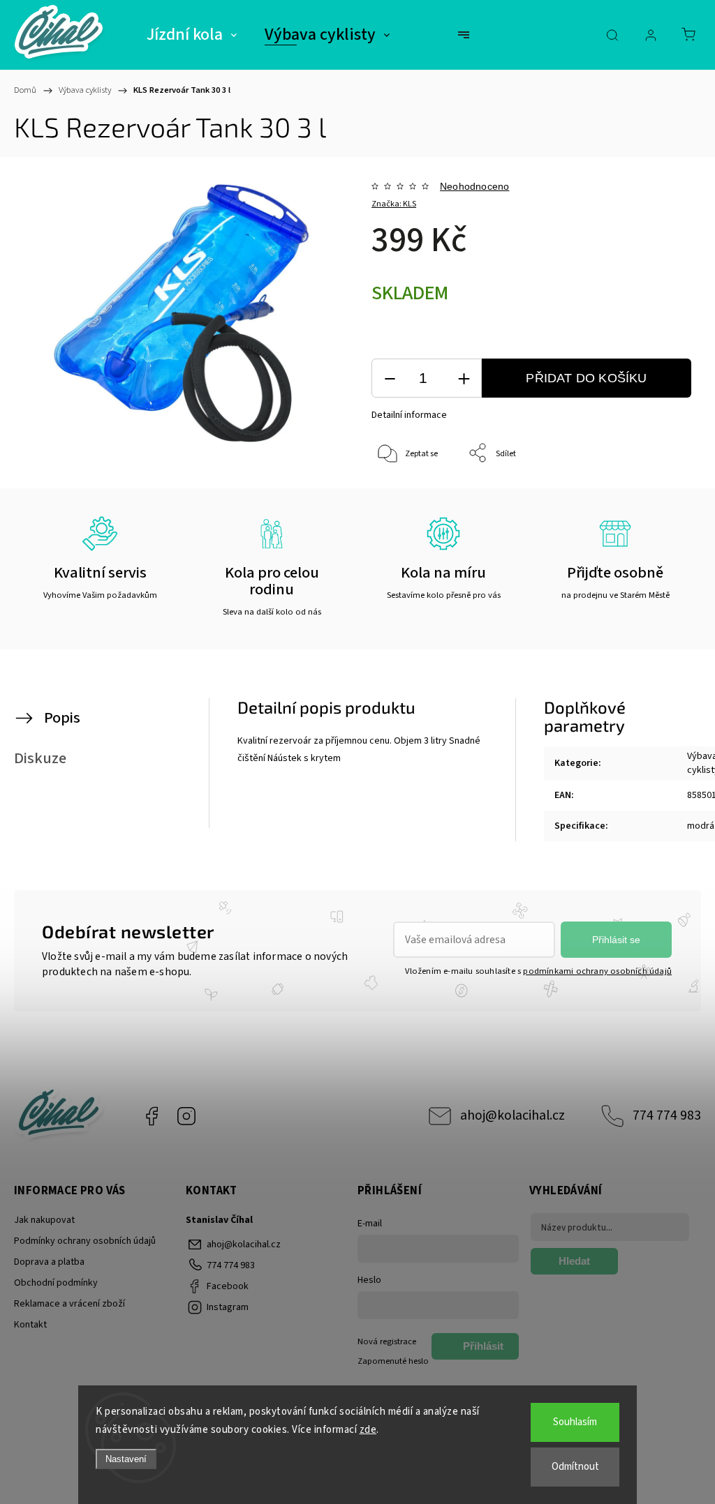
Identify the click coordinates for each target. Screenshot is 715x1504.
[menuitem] (192, 35)
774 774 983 (667, 1115)
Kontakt (30, 1325)
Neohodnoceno (474, 186)
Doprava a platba (49, 1262)
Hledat (574, 1261)
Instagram (186, 1116)
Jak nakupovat (44, 1220)
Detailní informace (409, 415)
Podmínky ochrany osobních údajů (85, 1241)
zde (368, 1429)
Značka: (393, 204)
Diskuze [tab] (40, 758)
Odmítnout (575, 1466)
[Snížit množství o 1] (389, 378)
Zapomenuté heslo (393, 1361)
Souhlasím (575, 1422)
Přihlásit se (616, 939)
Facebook (151, 1116)
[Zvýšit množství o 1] (463, 378)
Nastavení (126, 1459)
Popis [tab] (62, 718)
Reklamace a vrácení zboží (69, 1304)
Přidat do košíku (586, 378)
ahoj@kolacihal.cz (512, 1115)
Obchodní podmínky (56, 1283)
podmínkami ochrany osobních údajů (597, 971)
